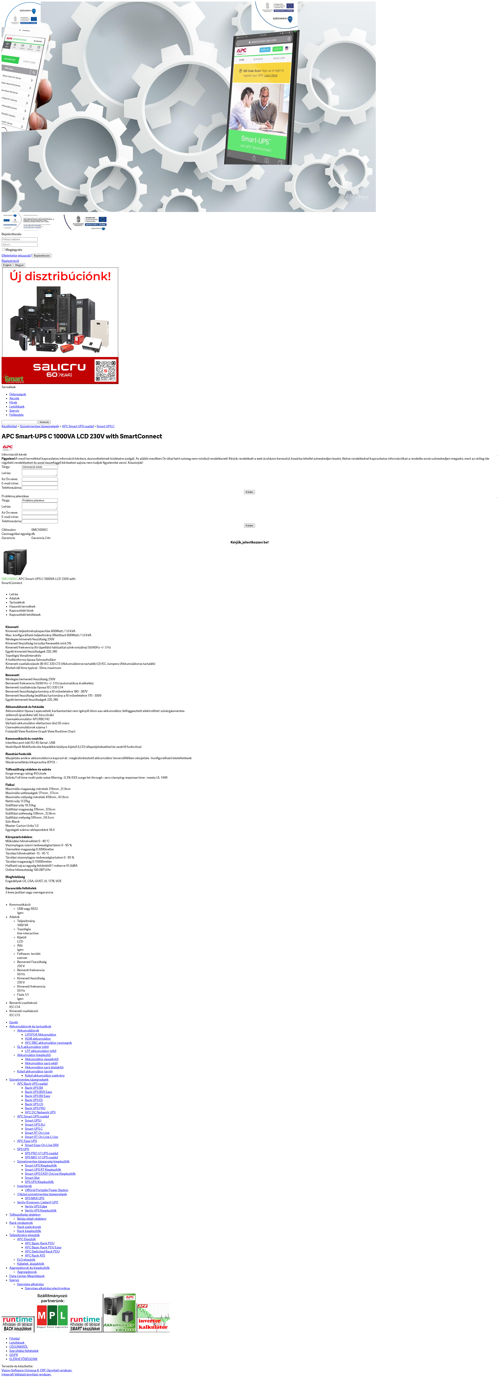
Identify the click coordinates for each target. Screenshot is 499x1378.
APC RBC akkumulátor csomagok (48, 1043)
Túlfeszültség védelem (25, 1215)
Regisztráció (10, 261)
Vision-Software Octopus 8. (21, 1370)
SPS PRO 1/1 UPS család (41, 1153)
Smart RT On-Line (37, 1133)
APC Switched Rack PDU (42, 1251)
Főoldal (14, 1338)
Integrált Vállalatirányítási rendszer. (26, 1374)
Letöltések (17, 407)
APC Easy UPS (27, 1141)
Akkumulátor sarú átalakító (44, 1067)
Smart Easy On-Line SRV (42, 1145)
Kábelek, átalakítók (30, 1264)
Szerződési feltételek (24, 1351)
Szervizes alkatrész (30, 1284)
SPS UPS (23, 1149)
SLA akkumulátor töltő (33, 1047)
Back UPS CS (34, 1104)
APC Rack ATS (35, 1255)
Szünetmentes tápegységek (29, 1080)
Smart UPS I (33, 1120)
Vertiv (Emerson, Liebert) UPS (37, 1202)
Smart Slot (32, 1178)
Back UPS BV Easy (37, 1096)
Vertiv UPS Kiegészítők (41, 1210)
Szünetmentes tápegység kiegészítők (43, 1161)
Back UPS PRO (35, 1108)
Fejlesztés (16, 415)
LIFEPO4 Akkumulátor (40, 1035)
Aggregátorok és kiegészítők (29, 1268)
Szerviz (14, 411)
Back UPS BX (34, 1088)
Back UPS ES (34, 1100)
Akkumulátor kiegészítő (34, 1055)
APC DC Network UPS (40, 1112)
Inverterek (24, 1186)
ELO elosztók (26, 1260)
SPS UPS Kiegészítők (39, 1182)
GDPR (13, 1355)
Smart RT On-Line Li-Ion (41, 1137)
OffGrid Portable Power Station (46, 1190)
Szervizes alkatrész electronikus (47, 1288)
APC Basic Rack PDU (39, 1243)
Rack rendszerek (21, 1223)
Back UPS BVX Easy (38, 1092)
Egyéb (13, 1022)
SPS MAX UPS (34, 1198)
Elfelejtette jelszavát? (17, 256)
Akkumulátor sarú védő (41, 1063)
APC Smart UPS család (33, 1116)
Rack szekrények (29, 1227)
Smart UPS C (34, 1129)
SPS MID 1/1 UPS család (41, 1157)
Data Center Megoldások (27, 1276)
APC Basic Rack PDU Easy (43, 1247)
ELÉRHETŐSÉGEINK (23, 1359)
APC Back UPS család (32, 1084)
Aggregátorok (27, 1272)
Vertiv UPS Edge (36, 1206)
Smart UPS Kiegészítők (41, 1165)
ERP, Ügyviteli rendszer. (56, 1370)
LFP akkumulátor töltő (40, 1051)
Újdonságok (17, 394)
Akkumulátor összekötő (41, 1059)
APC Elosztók (26, 1239)
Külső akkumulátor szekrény (45, 1075)
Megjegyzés (13, 250)
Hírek (13, 402)
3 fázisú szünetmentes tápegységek (42, 1194)
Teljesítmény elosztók (24, 1235)
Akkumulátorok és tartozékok (30, 1026)
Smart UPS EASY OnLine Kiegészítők (50, 1174)
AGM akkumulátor (38, 1039)
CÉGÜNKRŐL (18, 1347)
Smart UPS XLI (35, 1125)
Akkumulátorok (28, 1030)
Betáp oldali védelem (31, 1219)
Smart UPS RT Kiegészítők (43, 1170)
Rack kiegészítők (29, 1231)
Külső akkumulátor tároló (35, 1071)
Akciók (14, 398)
